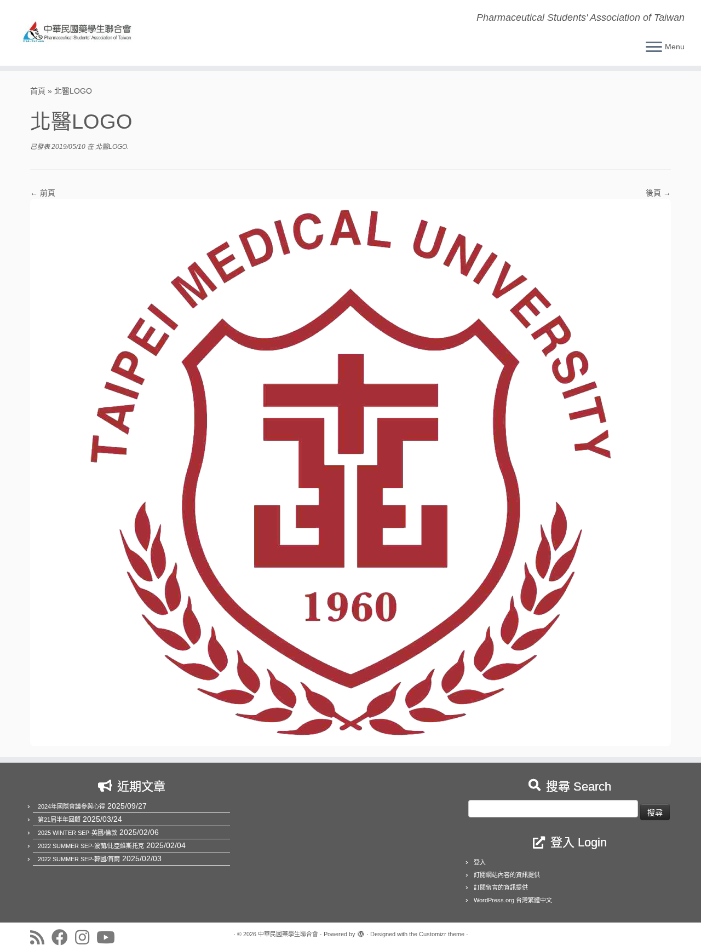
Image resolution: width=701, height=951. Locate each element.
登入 (480, 862)
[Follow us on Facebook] (63, 937)
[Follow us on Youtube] (109, 937)
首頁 (37, 91)
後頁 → (658, 192)
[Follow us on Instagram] (85, 937)
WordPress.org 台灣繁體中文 (513, 900)
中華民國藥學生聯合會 (288, 934)
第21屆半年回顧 (59, 819)
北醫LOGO (110, 147)
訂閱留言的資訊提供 (501, 887)
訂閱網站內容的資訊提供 (507, 875)
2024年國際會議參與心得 (71, 806)
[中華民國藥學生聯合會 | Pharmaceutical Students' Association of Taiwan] (81, 32)
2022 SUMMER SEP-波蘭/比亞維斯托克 (91, 846)
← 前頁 (42, 192)
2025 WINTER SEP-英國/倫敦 (77, 832)
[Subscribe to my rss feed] (40, 937)
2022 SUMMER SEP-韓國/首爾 (79, 859)
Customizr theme (441, 934)
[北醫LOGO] (350, 472)
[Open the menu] (654, 47)
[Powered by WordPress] (361, 932)
